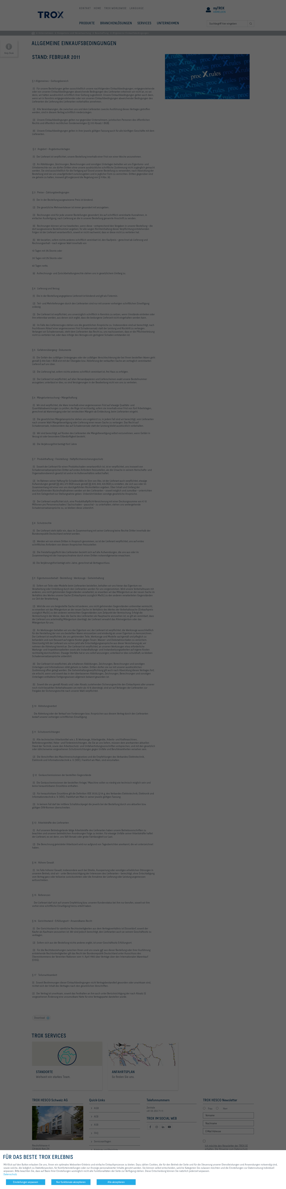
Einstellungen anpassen (25, 1182)
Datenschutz (10, 1174)
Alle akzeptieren (116, 1182)
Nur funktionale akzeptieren (71, 1182)
